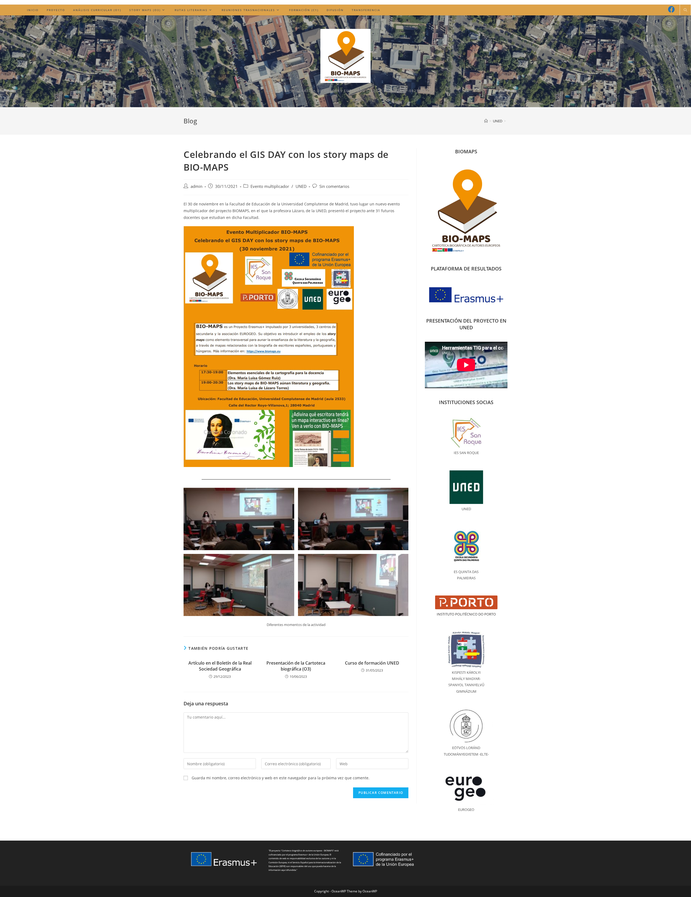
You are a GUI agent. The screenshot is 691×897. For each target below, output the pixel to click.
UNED (301, 186)
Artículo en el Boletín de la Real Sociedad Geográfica (220, 666)
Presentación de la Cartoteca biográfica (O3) (295, 666)
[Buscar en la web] (685, 10)
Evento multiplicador (269, 186)
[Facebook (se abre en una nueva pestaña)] (671, 9)
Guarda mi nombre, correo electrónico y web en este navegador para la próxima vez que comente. (281, 777)
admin (196, 186)
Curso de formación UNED (372, 663)
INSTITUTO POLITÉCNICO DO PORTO (466, 614)
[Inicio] (486, 121)
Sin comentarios (334, 186)
